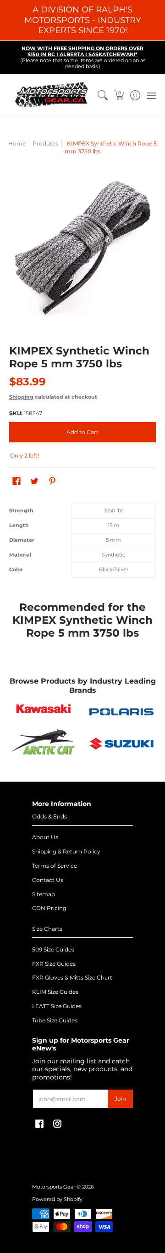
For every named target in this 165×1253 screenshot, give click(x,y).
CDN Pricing (49, 908)
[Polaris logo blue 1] (121, 712)
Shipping (21, 397)
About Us (45, 837)
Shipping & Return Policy (66, 851)
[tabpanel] (82, 543)
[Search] (103, 95)
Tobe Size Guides (54, 1020)
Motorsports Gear (53, 1187)
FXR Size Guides (54, 963)
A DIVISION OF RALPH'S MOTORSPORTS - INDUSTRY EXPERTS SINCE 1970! (82, 20)
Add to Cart (82, 432)
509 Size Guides (53, 949)
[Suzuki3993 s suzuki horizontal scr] (121, 743)
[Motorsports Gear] (52, 95)
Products (45, 143)
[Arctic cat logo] (43, 744)
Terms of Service (54, 865)
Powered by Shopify (57, 1199)
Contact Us (47, 879)
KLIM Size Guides (55, 991)
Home (17, 143)
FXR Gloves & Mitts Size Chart (72, 977)
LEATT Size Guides (57, 1006)
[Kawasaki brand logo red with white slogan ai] (43, 711)
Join (120, 1098)
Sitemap (43, 894)
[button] (119, 95)
